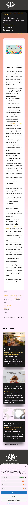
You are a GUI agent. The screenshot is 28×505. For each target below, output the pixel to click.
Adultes (17, 390)
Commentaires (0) (9, 25)
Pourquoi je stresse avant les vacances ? (8, 297)
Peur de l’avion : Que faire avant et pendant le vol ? (18, 297)
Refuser (14, 496)
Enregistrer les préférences (14, 500)
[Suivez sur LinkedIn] (21, 34)
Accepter (14, 492)
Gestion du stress (19, 352)
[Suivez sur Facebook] (19, 34)
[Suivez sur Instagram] (24, 34)
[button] (26, 466)
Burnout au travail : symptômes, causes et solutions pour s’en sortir (13, 387)
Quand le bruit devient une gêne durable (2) (8, 307)
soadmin (10, 30)
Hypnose (12, 354)
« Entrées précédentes (10, 444)
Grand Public (8, 13)
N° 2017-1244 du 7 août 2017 (15, 123)
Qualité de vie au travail (12, 391)
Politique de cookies (10, 503)
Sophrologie (16, 354)
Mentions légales (17, 503)
